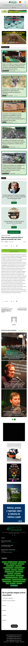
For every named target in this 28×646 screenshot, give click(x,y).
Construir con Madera (14, 381)
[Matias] (2, 242)
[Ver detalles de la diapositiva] (14, 11)
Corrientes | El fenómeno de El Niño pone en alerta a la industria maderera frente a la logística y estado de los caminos (13, 143)
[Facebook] (25, 5)
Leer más (14, 202)
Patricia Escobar (12, 70)
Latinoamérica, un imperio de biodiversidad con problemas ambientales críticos (7, 310)
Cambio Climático (5, 173)
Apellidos (4, 610)
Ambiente (4, 95)
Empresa (4, 620)
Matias (6, 241)
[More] (16, 246)
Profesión (4, 615)
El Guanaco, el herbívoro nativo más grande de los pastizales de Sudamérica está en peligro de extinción (13, 91)
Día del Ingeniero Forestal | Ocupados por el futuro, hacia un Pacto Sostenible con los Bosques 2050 (14, 196)
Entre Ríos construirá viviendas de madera (22, 309)
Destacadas (14, 409)
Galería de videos (5, 70)
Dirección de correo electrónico (9, 600)
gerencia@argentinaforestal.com (11, 542)
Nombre (4, 605)
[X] (25, 2)
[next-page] (15, 419)
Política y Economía (5, 235)
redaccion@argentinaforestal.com (11, 551)
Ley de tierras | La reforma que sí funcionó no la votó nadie (14, 222)
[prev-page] (13, 419)
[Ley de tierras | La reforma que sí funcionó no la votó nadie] (14, 214)
